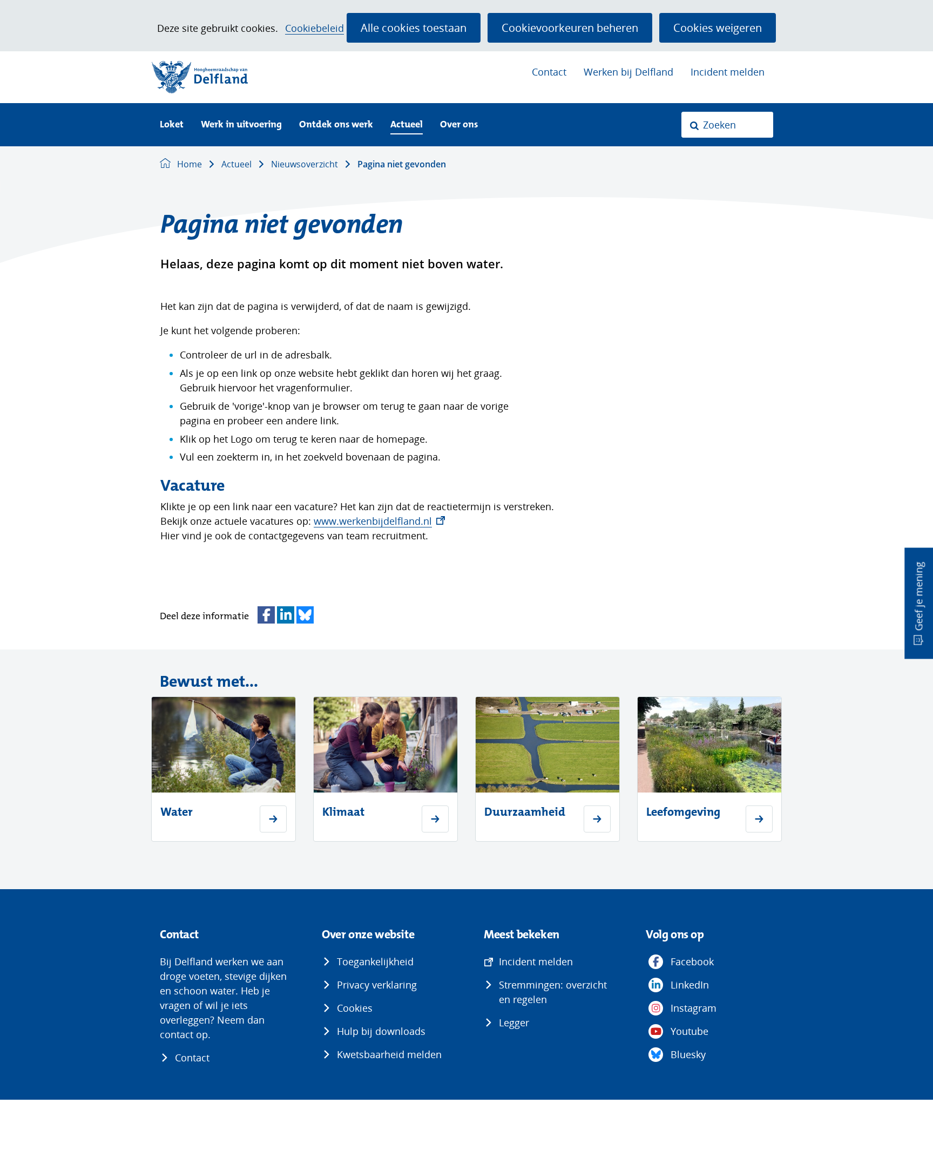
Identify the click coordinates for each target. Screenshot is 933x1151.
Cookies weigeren (717, 27)
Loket (172, 125)
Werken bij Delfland (628, 71)
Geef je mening (918, 596)
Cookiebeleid (314, 28)
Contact (549, 71)
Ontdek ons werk (336, 125)
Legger (514, 1022)
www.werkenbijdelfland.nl (379, 520)
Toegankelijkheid (375, 961)
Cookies (355, 1007)
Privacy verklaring (377, 984)
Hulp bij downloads (381, 1031)
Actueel (406, 125)
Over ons (459, 125)
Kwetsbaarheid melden (389, 1054)
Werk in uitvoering (241, 125)
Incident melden (728, 71)
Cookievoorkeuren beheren (570, 27)
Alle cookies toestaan (413, 27)
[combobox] (727, 125)
